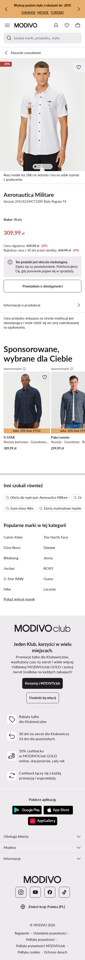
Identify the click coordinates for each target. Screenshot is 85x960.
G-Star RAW (14, 578)
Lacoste (50, 589)
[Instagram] (20, 892)
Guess (48, 578)
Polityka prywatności (40, 939)
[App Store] (58, 810)
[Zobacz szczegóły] (78, 305)
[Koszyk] (77, 25)
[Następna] (78, 9)
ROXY (48, 568)
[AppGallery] (42, 821)
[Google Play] (27, 810)
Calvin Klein (13, 537)
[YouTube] (35, 892)
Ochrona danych (55, 952)
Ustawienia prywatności (49, 933)
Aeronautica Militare (29, 194)
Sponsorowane (13, 368)
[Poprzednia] (6, 9)
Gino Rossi (12, 547)
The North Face (56, 537)
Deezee (49, 547)
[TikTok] (64, 892)
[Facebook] (49, 892)
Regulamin (22, 933)
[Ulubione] (66, 25)
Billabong (11, 558)
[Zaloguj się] (56, 25)
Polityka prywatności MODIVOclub (40, 946)
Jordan (9, 568)
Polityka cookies (29, 952)
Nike (7, 589)
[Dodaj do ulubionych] (79, 67)
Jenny (48, 558)
